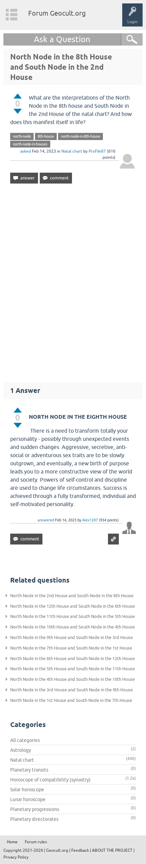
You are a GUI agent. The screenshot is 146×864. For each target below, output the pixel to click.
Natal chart (71, 151)
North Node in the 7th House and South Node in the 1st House (71, 648)
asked (25, 151)
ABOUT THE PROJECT (112, 850)
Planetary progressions (34, 809)
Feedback (80, 850)
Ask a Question (62, 39)
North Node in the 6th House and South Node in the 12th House (72, 658)
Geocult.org (57, 850)
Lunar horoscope (27, 799)
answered (46, 520)
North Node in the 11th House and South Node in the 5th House (72, 616)
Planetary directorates (34, 819)
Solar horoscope (27, 789)
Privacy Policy (16, 857)
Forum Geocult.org (57, 13)
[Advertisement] (73, 280)
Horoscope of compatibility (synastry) (50, 779)
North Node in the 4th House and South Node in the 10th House (72, 679)
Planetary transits (29, 770)
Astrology (20, 750)
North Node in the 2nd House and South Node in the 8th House (71, 595)
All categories (25, 740)
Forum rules (36, 842)
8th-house (46, 136)
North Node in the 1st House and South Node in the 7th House (71, 700)
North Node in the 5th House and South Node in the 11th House (72, 668)
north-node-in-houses (30, 144)
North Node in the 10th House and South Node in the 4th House (72, 626)
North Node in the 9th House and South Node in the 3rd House (71, 637)
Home (12, 842)
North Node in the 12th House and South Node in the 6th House (72, 606)
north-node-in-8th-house (80, 136)
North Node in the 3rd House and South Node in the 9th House (71, 689)
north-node (22, 136)
